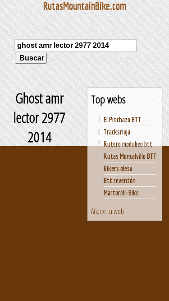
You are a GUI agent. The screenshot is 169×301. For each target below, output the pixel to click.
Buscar (31, 58)
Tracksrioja (117, 132)
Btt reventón (120, 180)
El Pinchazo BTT (122, 120)
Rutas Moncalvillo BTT (130, 156)
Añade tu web (107, 211)
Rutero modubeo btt (128, 144)
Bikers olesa (118, 168)
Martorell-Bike (121, 193)
